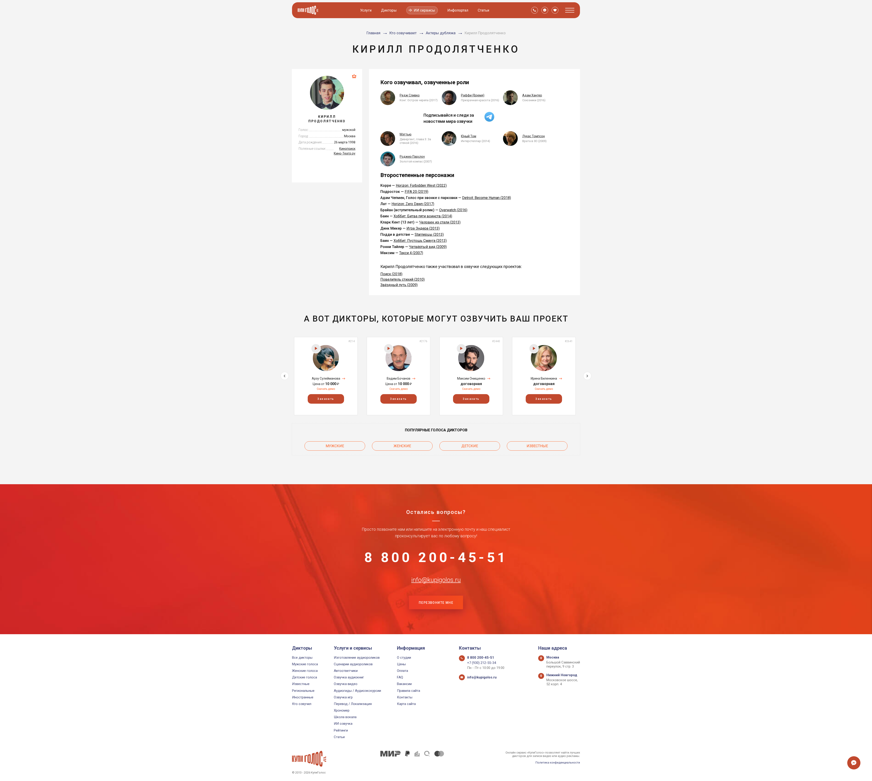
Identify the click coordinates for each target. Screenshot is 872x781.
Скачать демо (326, 388)
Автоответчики (346, 671)
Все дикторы (302, 658)
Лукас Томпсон (533, 136)
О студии (404, 658)
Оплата (402, 671)
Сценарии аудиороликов (353, 664)
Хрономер (341, 710)
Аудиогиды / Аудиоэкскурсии (357, 691)
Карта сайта (406, 704)
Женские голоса (305, 671)
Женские (402, 446)
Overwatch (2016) (453, 210)
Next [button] (587, 376)
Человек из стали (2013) (440, 222)
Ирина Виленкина (544, 378)
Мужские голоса (305, 664)
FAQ (400, 677)
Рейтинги (341, 730)
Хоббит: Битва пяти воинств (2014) (423, 216)
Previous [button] (284, 376)
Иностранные (302, 697)
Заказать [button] (325, 398)
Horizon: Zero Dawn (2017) (412, 204)
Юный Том (468, 136)
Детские (469, 446)
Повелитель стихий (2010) (402, 279)
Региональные (303, 691)
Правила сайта (408, 691)
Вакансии (404, 684)
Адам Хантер (532, 95)
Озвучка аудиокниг (349, 677)
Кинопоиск (347, 148)
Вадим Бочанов (398, 378)
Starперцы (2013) (429, 234)
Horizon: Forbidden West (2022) (421, 185)
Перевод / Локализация (353, 704)
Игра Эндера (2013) (423, 228)
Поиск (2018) (391, 274)
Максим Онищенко (471, 378)
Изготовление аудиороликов (357, 658)
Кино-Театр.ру (344, 153)
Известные (537, 446)
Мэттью (405, 134)
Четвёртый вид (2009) (428, 247)
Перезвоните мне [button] (436, 602)
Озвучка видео (345, 684)
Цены (401, 664)
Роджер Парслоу (412, 156)
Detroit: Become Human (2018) (486, 198)
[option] (326, 376)
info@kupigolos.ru (436, 580)
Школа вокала (345, 717)
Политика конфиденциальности (557, 762)
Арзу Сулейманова (326, 378)
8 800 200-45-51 (436, 557)
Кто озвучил (301, 704)
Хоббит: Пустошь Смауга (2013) (420, 240)
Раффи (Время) (472, 95)
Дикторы (389, 10)
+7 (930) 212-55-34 (481, 663)
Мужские (335, 446)
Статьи (483, 10)
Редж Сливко (410, 95)
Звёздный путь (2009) (399, 285)
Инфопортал (457, 10)
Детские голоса (304, 677)
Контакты (404, 697)
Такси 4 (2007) (411, 253)
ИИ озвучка (343, 724)
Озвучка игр (343, 697)
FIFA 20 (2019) (416, 191)
